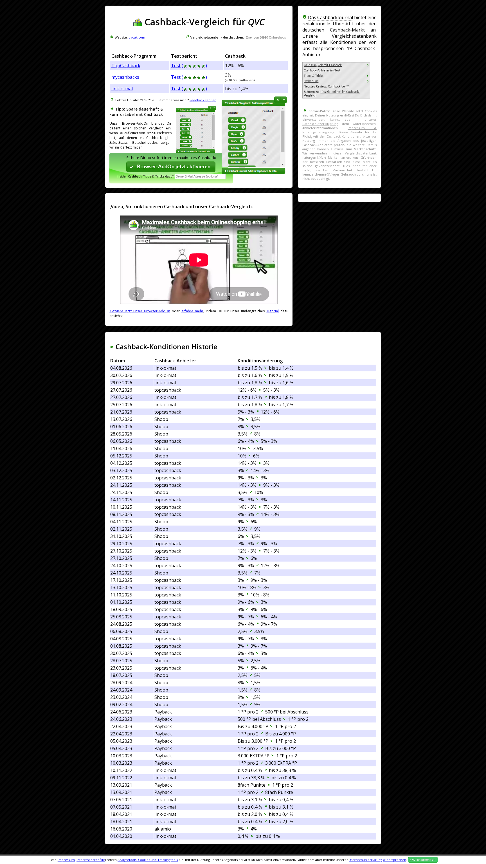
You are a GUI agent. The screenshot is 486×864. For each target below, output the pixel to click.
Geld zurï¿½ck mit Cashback (323, 65)
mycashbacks (125, 77)
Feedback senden (203, 100)
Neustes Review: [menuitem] (326, 86)
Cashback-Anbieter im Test (322, 70)
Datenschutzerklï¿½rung (320, 124)
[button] (171, 166)
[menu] (336, 80)
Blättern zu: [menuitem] (332, 93)
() (194, 65)
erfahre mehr (192, 311)
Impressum (66, 860)
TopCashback (125, 65)
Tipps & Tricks (313, 75)
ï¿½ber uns (311, 81)
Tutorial (272, 311)
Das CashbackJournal (330, 17)
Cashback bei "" (338, 86)
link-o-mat (122, 89)
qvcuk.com (137, 37)
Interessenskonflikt (90, 860)
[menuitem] (336, 65)
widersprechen (394, 860)
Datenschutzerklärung (365, 860)
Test (176, 65)
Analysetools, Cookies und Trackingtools (148, 860)
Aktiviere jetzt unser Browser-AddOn (139, 311)
